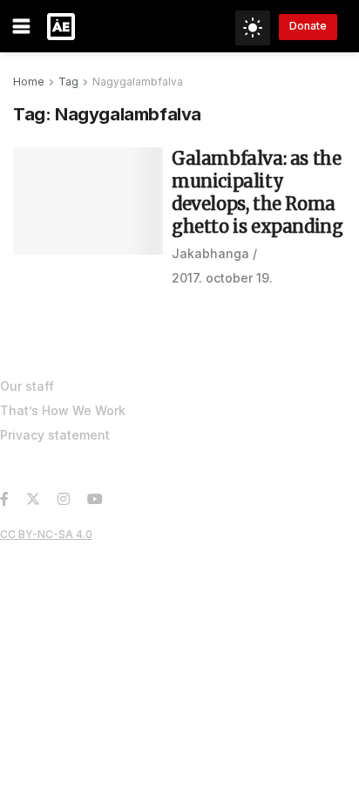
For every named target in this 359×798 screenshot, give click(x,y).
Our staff (27, 386)
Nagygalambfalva (137, 81)
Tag (68, 81)
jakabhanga (210, 253)
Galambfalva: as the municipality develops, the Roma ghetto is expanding (257, 192)
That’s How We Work (62, 410)
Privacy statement (55, 434)
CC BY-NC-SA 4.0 (46, 534)
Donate (308, 25)
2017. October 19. (222, 277)
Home (28, 81)
